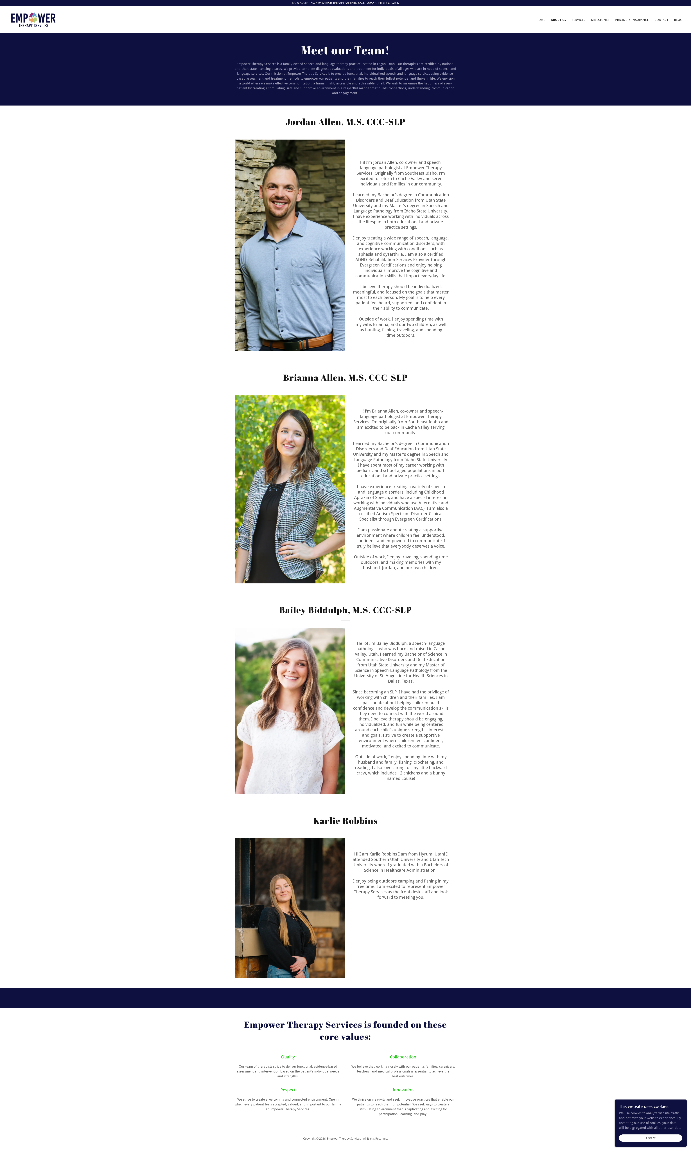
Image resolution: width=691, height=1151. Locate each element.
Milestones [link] (600, 20)
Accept (651, 1138)
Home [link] (540, 20)
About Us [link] (558, 20)
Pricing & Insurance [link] (632, 20)
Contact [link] (662, 20)
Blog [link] (678, 20)
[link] (34, 19)
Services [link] (578, 20)
